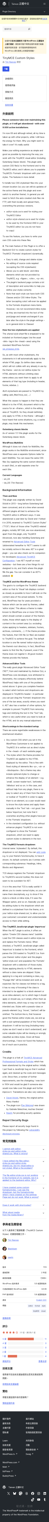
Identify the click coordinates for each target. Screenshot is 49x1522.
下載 (6, 69)
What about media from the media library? (13, 1213)
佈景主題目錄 (32, 1423)
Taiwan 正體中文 (16, 1487)
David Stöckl (12, 1098)
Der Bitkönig (27, 1105)
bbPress (8, 1471)
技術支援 (9, 105)
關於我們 (7, 1419)
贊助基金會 (32, 1449)
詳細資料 (9, 78)
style (43, 1306)
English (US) (41, 1300)
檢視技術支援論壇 (11, 1384)
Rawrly (9, 1113)
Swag (29, 1454)
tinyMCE (36, 1311)
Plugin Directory (9, 11)
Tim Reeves (10, 62)
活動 (28, 1445)
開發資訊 (9, 98)
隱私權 (6, 1432)
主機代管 (7, 1428)
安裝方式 (9, 92)
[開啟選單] (45, 4)
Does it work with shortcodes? (17, 1205)
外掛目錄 (30, 1428)
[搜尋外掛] (29, 29)
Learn (5, 1440)
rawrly (10, 1257)
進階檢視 (7, 1318)
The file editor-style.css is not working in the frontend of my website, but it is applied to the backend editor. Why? (20, 1177)
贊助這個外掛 (9, 1403)
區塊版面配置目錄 (34, 1432)
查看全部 (42, 1361)
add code (41, 852)
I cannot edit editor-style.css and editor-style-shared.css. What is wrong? (15, 1151)
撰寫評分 (7, 1361)
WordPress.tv (10, 1454)
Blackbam (12, 1248)
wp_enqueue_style (11, 349)
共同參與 (30, 1440)
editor (30, 1306)
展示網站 (30, 1419)
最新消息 (7, 1423)
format (37, 1306)
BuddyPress (9, 1476)
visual (43, 1311)
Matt (6, 1467)
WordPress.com (11, 1462)
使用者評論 (10, 85)
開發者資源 (8, 1449)
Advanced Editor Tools (24, 541)
